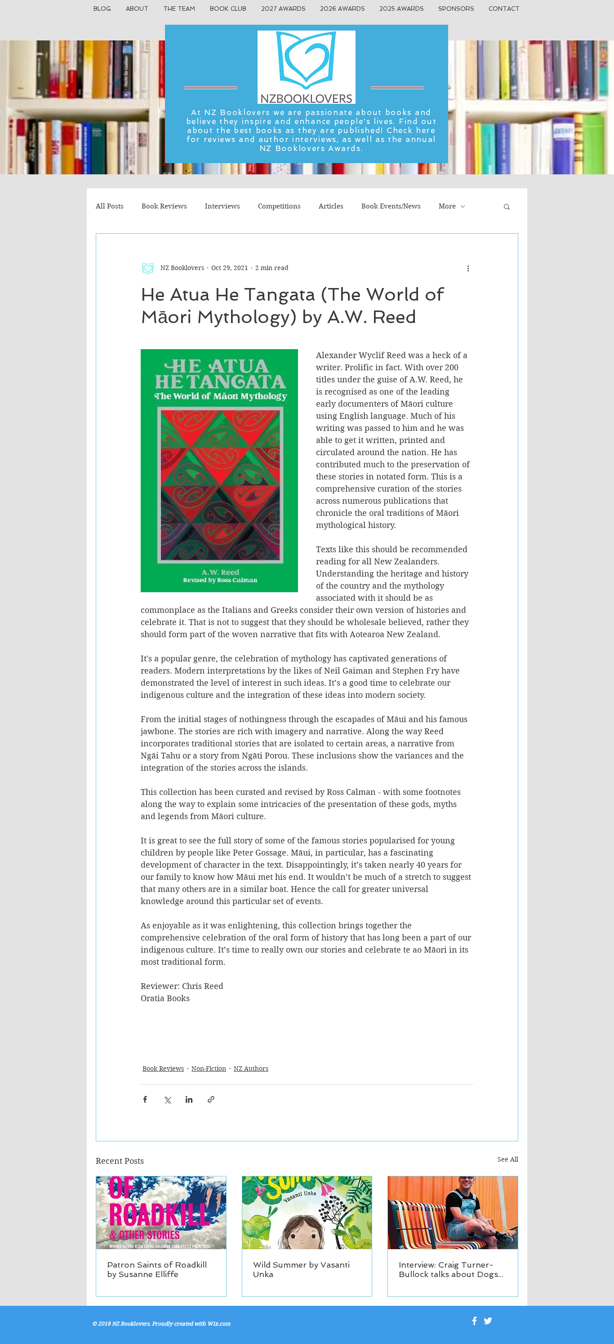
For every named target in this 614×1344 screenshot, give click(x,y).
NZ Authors (251, 1069)
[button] (507, 206)
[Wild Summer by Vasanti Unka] (307, 1212)
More (447, 206)
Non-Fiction (208, 1069)
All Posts (110, 206)
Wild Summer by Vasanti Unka (301, 1269)
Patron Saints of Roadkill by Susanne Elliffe (157, 1269)
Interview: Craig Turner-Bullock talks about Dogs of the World (448, 1269)
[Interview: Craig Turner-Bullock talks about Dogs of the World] (453, 1212)
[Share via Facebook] (145, 1099)
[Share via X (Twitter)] (167, 1099)
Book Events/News (391, 206)
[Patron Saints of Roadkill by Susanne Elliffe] (161, 1212)
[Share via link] (211, 1099)
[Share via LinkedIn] (189, 1099)
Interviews (222, 206)
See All (508, 1159)
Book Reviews (164, 206)
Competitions (279, 206)
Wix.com (218, 1323)
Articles (331, 206)
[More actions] (468, 267)
